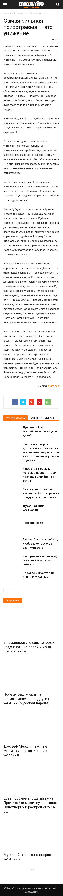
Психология (20, 13)
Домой (7, 13)
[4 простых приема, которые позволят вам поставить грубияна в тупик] (12, 473)
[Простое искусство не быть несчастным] (12, 577)
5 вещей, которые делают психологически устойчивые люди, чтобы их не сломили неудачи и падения (41, 452)
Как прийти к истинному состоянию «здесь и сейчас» (40, 560)
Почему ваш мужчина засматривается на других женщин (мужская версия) (27, 698)
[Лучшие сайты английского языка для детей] (12, 431)
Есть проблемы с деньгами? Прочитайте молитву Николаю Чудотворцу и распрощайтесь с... (30, 805)
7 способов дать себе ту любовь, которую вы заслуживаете (40, 543)
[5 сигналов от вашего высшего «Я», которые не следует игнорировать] (12, 493)
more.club (53, 385)
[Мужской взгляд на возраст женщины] (31, 835)
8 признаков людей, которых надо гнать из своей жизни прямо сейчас (29, 646)
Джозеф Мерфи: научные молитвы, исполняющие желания (25, 750)
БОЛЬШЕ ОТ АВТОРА (42, 418)
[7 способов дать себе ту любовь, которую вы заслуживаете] (12, 544)
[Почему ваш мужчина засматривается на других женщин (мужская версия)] (31, 674)
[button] (58, 4)
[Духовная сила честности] (12, 510)
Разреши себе (33, 522)
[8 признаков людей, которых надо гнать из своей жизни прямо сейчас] (31, 622)
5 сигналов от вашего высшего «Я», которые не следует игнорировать (41, 493)
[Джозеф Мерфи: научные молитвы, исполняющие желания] (31, 726)
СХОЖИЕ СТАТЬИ (16, 418)
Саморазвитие (37, 13)
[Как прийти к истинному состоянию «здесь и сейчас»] (12, 560)
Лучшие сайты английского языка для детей (40, 431)
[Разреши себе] (12, 527)
